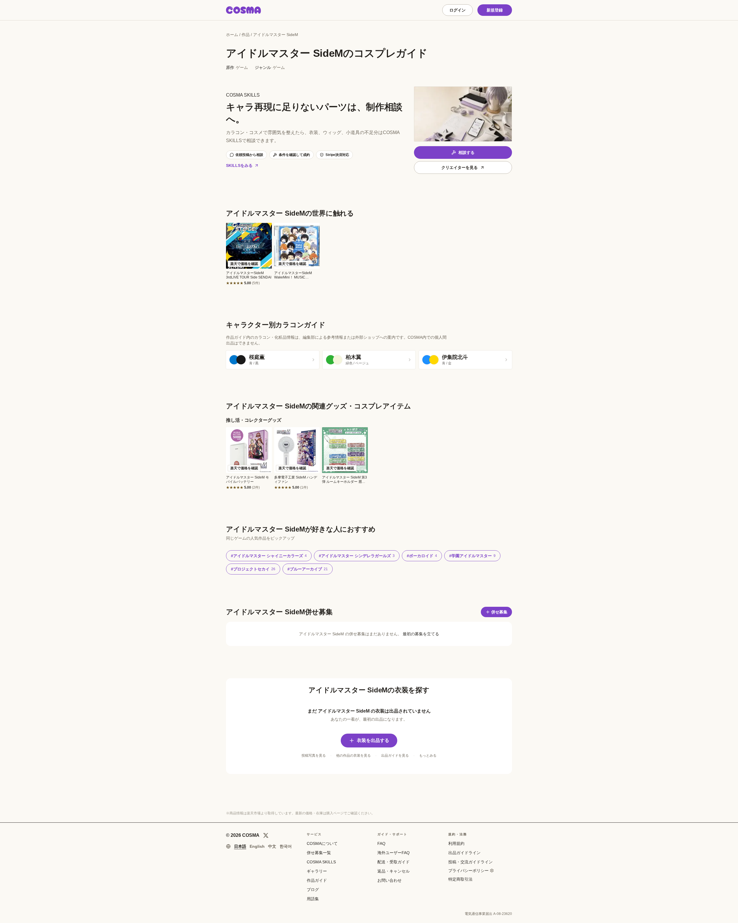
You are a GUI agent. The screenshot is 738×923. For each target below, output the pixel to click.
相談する (466, 152)
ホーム (232, 34)
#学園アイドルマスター (472, 555)
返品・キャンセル (393, 871)
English (257, 846)
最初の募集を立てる (421, 634)
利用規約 (456, 843)
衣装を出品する (373, 740)
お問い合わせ (389, 880)
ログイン (457, 10)
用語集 (313, 898)
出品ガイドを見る (395, 756)
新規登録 (495, 10)
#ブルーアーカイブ (307, 569)
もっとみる (427, 756)
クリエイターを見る (459, 167)
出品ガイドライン (464, 852)
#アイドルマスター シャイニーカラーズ (269, 555)
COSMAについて (322, 843)
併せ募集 (499, 612)
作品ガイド (317, 880)
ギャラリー (317, 871)
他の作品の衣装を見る (353, 756)
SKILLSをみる (239, 165)
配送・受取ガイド (393, 862)
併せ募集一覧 (319, 852)
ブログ (313, 889)
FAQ (381, 843)
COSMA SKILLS (321, 862)
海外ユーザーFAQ (393, 852)
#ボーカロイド (422, 555)
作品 (246, 34)
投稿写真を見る (314, 756)
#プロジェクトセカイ (253, 569)
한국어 (286, 846)
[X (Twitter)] (266, 835)
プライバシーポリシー (468, 870)
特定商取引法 (460, 879)
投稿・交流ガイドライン (470, 862)
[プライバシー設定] (492, 871)
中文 (272, 846)
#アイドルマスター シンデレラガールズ (357, 555)
